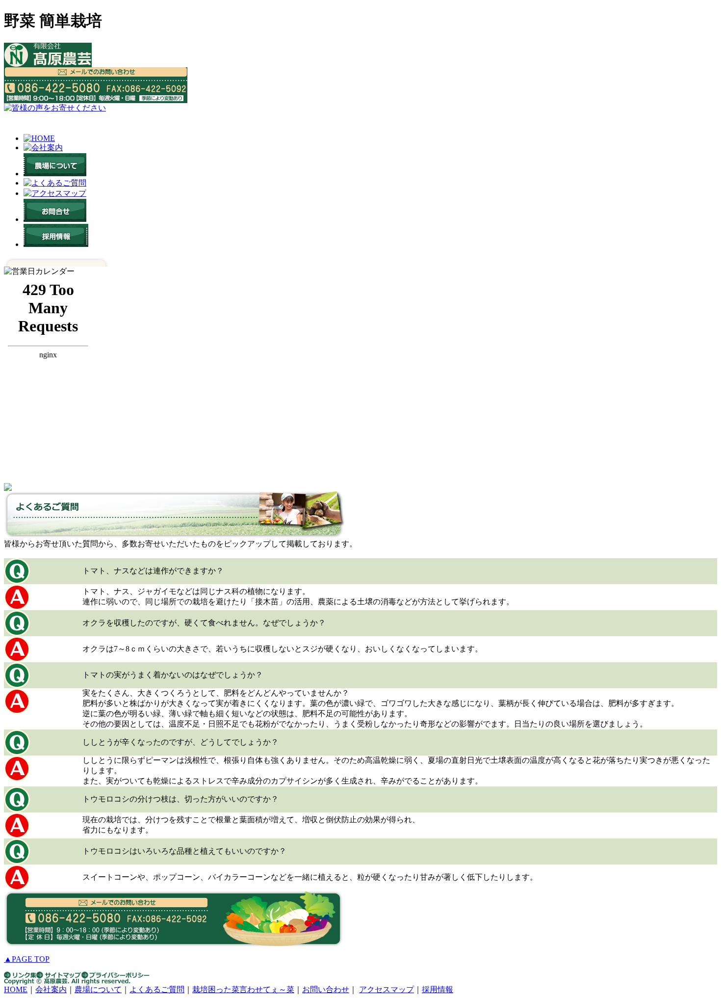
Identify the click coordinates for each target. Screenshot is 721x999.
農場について (98, 989)
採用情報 (437, 989)
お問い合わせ (325, 989)
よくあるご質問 (156, 989)
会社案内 (51, 989)
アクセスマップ (386, 989)
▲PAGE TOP (27, 959)
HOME (15, 989)
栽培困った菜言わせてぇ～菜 (243, 989)
